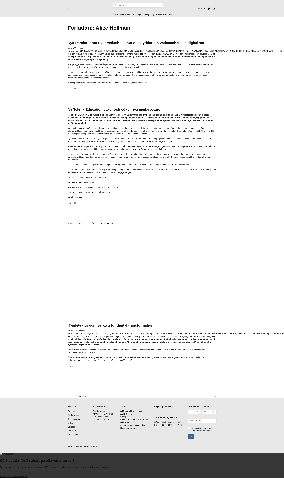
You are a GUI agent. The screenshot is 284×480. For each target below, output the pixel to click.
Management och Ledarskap (132, 425)
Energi (123, 417)
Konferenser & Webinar (103, 414)
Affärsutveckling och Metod (132, 411)
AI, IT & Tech (126, 414)
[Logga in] (208, 8)
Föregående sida (77, 396)
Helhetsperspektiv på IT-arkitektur (82, 360)
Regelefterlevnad (127, 428)
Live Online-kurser (100, 417)
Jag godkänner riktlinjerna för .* (202, 429)
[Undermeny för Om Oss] (175, 14)
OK (191, 436)
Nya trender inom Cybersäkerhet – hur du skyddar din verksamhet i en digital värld (138, 43)
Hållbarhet (124, 422)
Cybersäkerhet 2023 (138, 83)
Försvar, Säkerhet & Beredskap (134, 419)
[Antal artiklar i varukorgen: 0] (213, 8)
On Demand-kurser (101, 419)
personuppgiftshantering (200, 430)
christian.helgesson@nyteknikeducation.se (93, 192)
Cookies (96, 446)
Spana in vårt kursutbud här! (13, 476)
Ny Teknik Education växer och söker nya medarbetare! (114, 109)
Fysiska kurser (99, 411)
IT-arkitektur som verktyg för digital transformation (110, 325)
